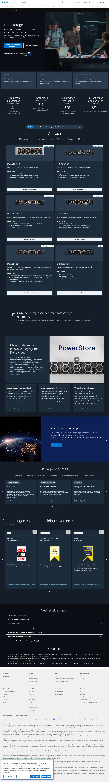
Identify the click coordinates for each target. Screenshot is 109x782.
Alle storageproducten (32, 45)
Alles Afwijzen (35, 776)
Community (83, 675)
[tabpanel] (54, 494)
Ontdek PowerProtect (29, 239)
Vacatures (31, 694)
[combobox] (42, 2)
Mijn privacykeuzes (47, 719)
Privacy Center (83, 699)
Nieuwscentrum (32, 702)
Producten (5, 694)
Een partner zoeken (59, 691)
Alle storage (77, 127)
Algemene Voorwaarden (24, 719)
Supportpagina (58, 675)
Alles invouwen (23, 615)
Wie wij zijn (31, 691)
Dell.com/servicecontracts (67, 734)
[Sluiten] (51, 761)
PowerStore (13, 163)
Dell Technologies (7, 715)
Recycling (31, 705)
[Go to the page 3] (56, 591)
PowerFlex (13, 263)
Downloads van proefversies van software (90, 705)
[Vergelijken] (29, 53)
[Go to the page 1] (52, 458)
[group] (54, 439)
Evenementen (83, 694)
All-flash (30, 127)
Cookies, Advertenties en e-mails (66, 719)
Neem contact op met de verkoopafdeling (13, 45)
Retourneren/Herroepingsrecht (62, 681)
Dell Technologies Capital (34, 696)
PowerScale (63, 163)
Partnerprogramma (59, 696)
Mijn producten (32, 684)
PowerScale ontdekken (79, 189)
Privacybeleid (36, 719)
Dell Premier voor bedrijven (100, 6)
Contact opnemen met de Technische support (65, 678)
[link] (85, 2)
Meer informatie (56, 444)
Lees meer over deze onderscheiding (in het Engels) (20, 584)
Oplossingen (6, 696)
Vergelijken (24, 55)
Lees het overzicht (46, 501)
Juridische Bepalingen (82, 719)
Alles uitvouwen (12, 615)
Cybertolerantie (66, 127)
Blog (81, 691)
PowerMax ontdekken (79, 239)
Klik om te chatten (34, 748)
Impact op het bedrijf (33, 707)
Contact (82, 678)
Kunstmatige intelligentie (52, 127)
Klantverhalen (32, 710)
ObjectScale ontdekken (79, 293)
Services (5, 699)
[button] (77, 2)
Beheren (10, 776)
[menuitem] (21, 6)
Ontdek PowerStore (12, 409)
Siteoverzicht (6, 676)
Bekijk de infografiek (79, 501)
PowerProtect (14, 213)
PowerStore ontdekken (29, 189)
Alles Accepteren (46, 776)
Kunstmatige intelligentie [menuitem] (8, 6)
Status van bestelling (33, 678)
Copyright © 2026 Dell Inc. (9, 719)
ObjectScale (63, 263)
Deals (4, 702)
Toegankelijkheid (94, 719)
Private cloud (39, 127)
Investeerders (32, 699)
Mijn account (32, 675)
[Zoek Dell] (62, 2)
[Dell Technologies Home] (9, 2)
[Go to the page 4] (59, 591)
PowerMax (62, 213)
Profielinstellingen (33, 681)
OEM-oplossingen (59, 694)
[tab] (19, 475)
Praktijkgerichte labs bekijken (24, 323)
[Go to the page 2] (56, 458)
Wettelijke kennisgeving (85, 696)
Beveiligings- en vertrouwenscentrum (88, 702)
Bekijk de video (12, 501)
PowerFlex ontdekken (30, 293)
